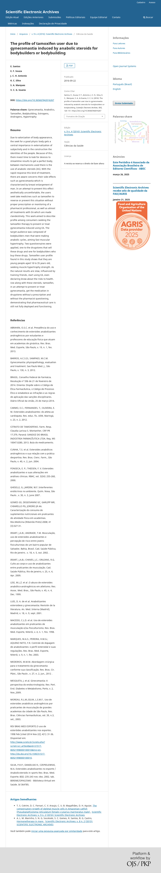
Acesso (152, 2)
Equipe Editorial (98, 17)
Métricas (12, 23)
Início (12, 34)
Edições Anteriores (33, 17)
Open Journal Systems (124, 66)
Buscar (149, 17)
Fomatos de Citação (75, 116)
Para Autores (119, 48)
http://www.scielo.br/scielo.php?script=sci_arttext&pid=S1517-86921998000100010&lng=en (27, 746)
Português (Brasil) (122, 84)
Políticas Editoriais (75, 17)
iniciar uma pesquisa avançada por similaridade (56, 831)
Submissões (54, 17)
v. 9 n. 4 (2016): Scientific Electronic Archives (52, 34)
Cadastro (141, 2)
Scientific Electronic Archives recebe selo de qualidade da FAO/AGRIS (131, 191)
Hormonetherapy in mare (30, 821)
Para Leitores (119, 43)
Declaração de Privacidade (53, 23)
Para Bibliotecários (121, 52)
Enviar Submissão (124, 103)
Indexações (28, 23)
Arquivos (23, 34)
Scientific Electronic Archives (32, 11)
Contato (116, 17)
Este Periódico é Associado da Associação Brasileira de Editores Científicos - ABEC (131, 165)
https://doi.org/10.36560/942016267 (35, 100)
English (117, 88)
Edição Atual (12, 17)
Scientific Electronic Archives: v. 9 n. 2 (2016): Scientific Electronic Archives (59, 813)
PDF (71, 65)
